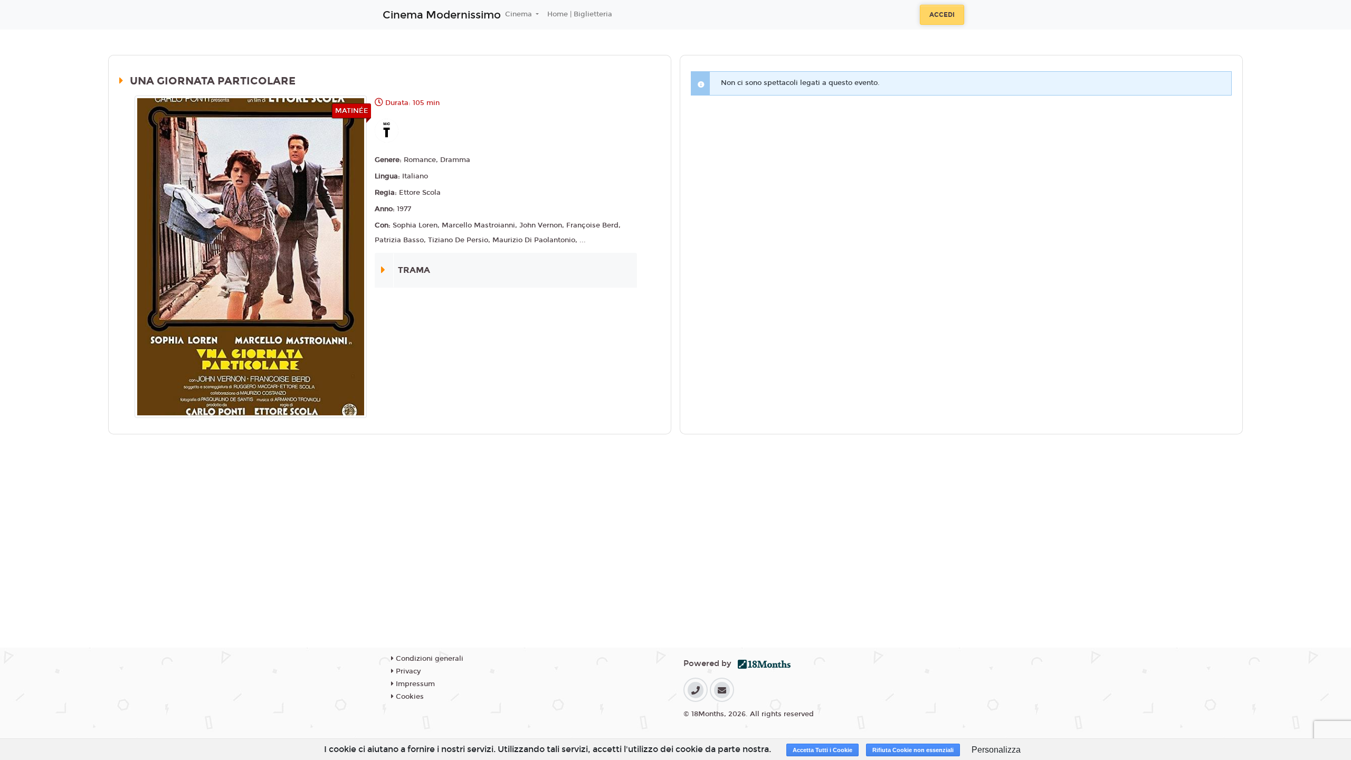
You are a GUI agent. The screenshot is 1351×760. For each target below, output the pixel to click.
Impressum (414, 684)
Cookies (409, 696)
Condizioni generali (428, 658)
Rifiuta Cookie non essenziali (913, 750)
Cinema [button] (519, 14)
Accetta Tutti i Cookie (822, 750)
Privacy (407, 671)
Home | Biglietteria (579, 14)
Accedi (942, 14)
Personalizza (996, 749)
